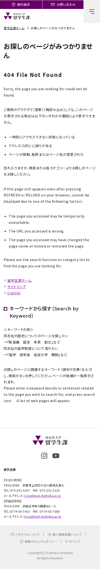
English (14, 293)
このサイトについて (27, 534)
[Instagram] (44, 455)
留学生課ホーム (14, 28)
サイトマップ (16, 286)
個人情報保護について (67, 534)
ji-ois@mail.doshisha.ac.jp (42, 496)
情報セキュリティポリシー (41, 541)
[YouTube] (55, 455)
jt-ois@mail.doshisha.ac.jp (42, 516)
